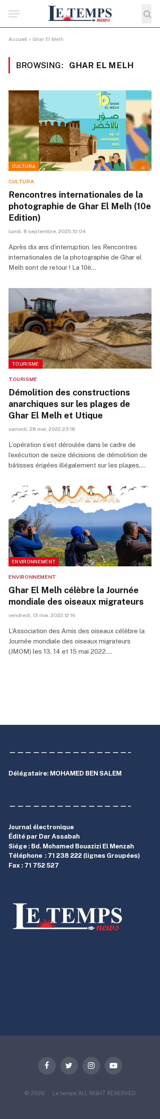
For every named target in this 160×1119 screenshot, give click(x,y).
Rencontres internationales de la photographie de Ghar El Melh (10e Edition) (80, 206)
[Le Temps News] (80, 14)
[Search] (146, 13)
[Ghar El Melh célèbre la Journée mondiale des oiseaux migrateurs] (80, 526)
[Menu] (14, 13)
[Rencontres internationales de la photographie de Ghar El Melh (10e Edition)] (80, 130)
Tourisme (25, 363)
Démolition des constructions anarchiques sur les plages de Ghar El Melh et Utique (69, 404)
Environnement (33, 561)
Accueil (18, 39)
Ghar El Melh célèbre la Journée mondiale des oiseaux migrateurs (76, 596)
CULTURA (23, 166)
